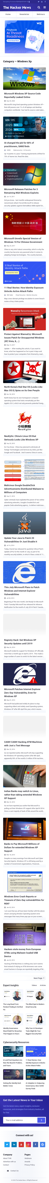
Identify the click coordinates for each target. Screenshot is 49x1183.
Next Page (39, 978)
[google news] (42, 1144)
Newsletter (24, 14)
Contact (6, 1165)
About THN (7, 1158)
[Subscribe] (41, 1120)
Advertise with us (9, 1162)
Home (8, 14)
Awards (27, 1162)
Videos (34, 985)
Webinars (41, 14)
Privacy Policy (30, 1165)
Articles (43, 985)
